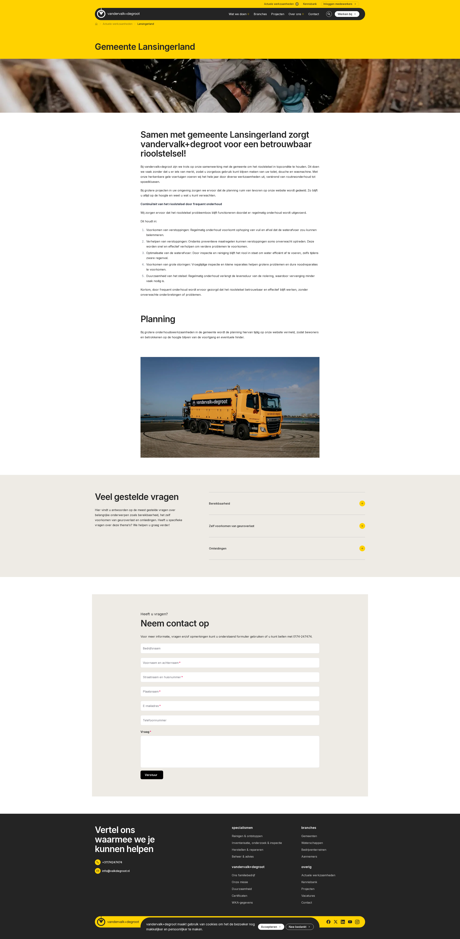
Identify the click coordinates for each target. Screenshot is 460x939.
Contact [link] (313, 14)
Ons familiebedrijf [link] (243, 875)
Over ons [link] (295, 14)
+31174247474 (112, 862)
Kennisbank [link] (310, 3)
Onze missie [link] (240, 882)
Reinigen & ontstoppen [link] (247, 836)
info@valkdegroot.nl (116, 871)
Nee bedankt (297, 927)
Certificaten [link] (239, 895)
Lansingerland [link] (145, 23)
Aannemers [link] (309, 856)
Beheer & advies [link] (243, 856)
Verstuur (151, 775)
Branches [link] (260, 14)
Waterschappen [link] (312, 843)
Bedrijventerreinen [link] (313, 849)
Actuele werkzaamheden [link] (318, 875)
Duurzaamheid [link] (242, 889)
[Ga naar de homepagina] (118, 13)
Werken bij (345, 14)
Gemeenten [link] (309, 836)
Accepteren (269, 927)
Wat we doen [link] (238, 14)
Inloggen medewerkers (337, 3)
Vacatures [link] (308, 895)
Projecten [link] (277, 14)
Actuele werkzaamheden (281, 3)
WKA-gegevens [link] (242, 902)
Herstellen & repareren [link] (247, 849)
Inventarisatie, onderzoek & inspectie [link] (257, 843)
